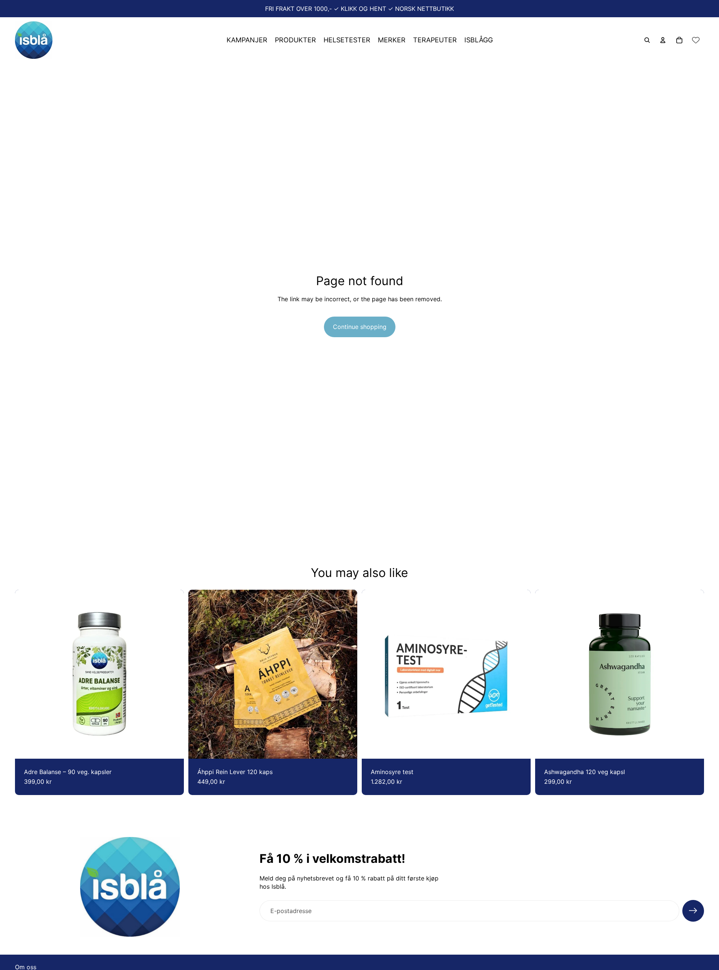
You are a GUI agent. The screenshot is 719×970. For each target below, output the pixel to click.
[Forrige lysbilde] (199, 674)
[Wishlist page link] (696, 40)
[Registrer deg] (693, 911)
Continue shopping (359, 326)
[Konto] (663, 40)
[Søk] (647, 40)
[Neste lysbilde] (346, 674)
